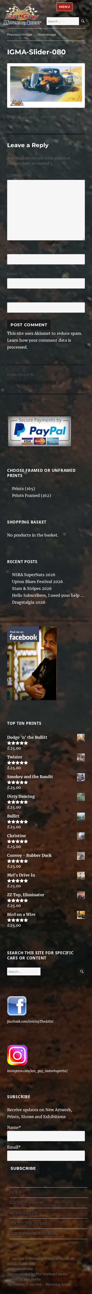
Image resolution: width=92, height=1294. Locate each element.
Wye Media (32, 1279)
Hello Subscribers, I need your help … (48, 595)
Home (16, 1192)
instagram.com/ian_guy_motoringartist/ (37, 1071)
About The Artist (29, 1223)
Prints (18, 488)
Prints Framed (26, 495)
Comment (18, 175)
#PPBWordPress (20, 1269)
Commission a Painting (35, 1234)
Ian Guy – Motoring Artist (32, 1259)
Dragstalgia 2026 (28, 602)
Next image (46, 34)
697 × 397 (48, 117)
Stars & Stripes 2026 (32, 588)
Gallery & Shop (27, 1203)
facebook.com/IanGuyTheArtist (30, 1021)
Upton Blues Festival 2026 (37, 581)
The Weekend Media (51, 1274)
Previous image (19, 34)
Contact (19, 1244)
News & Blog (24, 1213)
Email (14, 274)
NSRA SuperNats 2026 (33, 574)
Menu (64, 7)
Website (15, 298)
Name (14, 250)
